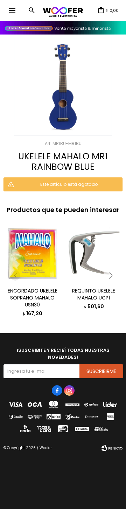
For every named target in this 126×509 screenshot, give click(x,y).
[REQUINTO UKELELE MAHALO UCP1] (93, 253)
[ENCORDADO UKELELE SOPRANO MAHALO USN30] (32, 253)
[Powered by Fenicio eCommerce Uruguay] (112, 448)
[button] (31, 10)
